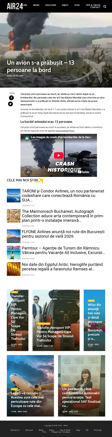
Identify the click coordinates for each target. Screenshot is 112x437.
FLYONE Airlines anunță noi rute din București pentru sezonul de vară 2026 (63, 234)
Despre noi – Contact (61, 432)
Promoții (97, 430)
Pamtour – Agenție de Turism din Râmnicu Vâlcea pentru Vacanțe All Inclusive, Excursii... (63, 250)
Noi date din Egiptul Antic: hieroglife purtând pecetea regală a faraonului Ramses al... (62, 266)
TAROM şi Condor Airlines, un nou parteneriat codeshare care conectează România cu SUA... (63, 195)
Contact (95, 7)
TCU (44, 432)
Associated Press (65, 130)
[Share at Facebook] (11, 97)
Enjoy (65, 5)
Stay (77, 5)
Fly (87, 430)
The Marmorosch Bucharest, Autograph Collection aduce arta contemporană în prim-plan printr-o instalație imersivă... (63, 216)
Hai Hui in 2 (15, 430)
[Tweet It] (10, 104)
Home (24, 5)
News (36, 5)
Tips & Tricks (93, 5)
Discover (50, 5)
